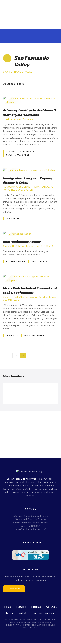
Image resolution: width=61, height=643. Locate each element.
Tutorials (36, 607)
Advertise (51, 607)
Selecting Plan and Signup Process (30, 515)
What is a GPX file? (30, 526)
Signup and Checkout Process (30, 519)
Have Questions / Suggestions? (30, 529)
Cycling (10, 151)
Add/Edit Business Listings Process (30, 522)
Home (7, 607)
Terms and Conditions (43, 613)
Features (21, 607)
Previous (8, 355)
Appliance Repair (15, 261)
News (9, 613)
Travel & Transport (17, 155)
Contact (22, 613)
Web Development (34, 335)
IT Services (12, 335)
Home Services (39, 261)
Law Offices (27, 151)
